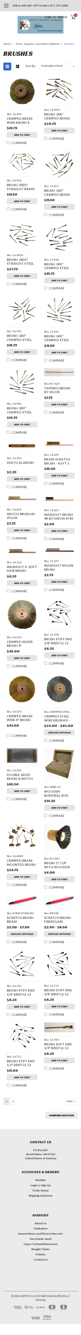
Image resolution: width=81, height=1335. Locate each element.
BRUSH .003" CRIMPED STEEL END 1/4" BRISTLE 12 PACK (20, 410)
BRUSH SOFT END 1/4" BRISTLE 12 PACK (58, 1046)
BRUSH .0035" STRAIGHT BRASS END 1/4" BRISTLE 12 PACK (21, 187)
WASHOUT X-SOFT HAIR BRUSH (22, 569)
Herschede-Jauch (41, 1238)
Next (70, 1101)
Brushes (69, 44)
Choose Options (59, 732)
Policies (40, 1254)
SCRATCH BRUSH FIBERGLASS (57, 920)
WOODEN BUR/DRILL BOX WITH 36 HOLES (56, 793)
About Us (41, 1223)
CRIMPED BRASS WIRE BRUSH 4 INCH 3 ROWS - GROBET (19, 121)
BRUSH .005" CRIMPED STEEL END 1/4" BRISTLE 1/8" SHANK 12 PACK (58, 266)
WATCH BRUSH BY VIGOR (21, 516)
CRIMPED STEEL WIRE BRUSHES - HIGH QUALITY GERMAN (57, 718)
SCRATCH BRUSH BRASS (20, 920)
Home (7, 44)
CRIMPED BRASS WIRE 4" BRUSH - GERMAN (20, 718)
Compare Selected (61, 1115)
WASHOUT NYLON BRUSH (58, 567)
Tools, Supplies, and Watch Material (37, 44)
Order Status (40, 1190)
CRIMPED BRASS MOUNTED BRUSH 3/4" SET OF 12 (21, 863)
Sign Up (62, 16)
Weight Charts (40, 1249)
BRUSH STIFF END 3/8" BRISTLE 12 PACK (58, 641)
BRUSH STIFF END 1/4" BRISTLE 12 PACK (21, 992)
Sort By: (31, 66)
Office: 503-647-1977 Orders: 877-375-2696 (40, 5)
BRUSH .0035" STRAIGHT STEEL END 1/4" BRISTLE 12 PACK (20, 262)
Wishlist (40, 1180)
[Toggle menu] (6, 8)
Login (48, 16)
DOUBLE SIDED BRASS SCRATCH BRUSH (20, 777)
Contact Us (41, 1259)
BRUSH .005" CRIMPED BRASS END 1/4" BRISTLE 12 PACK (58, 116)
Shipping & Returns (40, 1195)
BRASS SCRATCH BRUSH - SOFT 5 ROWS (57, 461)
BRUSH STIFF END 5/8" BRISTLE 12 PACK (58, 992)
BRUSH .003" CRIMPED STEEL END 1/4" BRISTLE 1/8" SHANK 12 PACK (20, 338)
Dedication (40, 1228)
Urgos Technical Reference (41, 1244)
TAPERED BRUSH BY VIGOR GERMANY (57, 390)
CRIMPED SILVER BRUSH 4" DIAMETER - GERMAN (20, 644)
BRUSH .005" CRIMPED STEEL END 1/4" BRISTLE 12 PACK (58, 338)
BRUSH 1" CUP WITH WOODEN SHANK (57, 865)
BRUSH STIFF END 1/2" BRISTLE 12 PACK (21, 1063)
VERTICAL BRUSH (20, 463)
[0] (70, 17)
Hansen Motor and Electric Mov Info (40, 1233)
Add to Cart (22, 134)
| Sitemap (40, 1299)
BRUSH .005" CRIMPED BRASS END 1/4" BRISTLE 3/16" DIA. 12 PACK (59, 193)
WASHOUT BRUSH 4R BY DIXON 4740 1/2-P (58, 517)
